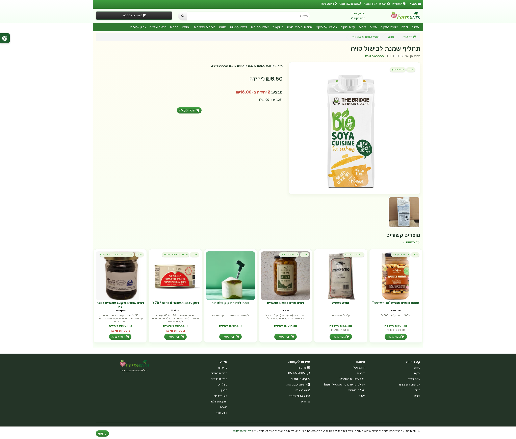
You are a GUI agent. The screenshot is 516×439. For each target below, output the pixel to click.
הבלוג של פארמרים (299, 396)
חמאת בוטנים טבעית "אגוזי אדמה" (395, 303)
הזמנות (361, 373)
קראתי (102, 433)
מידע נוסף (221, 413)
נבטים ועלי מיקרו (326, 27)
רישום (362, 396)
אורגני (411, 69)
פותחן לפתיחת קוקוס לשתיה (230, 303)
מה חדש (305, 401)
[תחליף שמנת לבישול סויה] (354, 128)
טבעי (415, 254)
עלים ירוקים (347, 27)
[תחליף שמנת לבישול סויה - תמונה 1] (404, 212)
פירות (373, 27)
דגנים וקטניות (238, 27)
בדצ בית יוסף (397, 69)
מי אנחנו (222, 367)
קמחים (174, 27)
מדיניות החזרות (218, 373)
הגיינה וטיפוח (157, 27)
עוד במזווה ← (411, 242)
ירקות (362, 27)
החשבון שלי (358, 18)
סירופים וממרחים (204, 27)
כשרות (223, 407)
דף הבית (407, 37)
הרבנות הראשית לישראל (175, 254)
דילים (404, 27)
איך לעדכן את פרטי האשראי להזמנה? (344, 384)
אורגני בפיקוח (389, 27)
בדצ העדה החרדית (354, 254)
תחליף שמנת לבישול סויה (366, 37)
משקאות (277, 27)
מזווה (222, 27)
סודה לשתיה (340, 303)
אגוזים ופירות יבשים (299, 27)
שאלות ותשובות (356, 390)
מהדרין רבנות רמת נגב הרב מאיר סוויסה (116, 254)
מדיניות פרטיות (219, 379)
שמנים (186, 27)
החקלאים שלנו (374, 56)
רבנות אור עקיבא (401, 254)
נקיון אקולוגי (138, 27)
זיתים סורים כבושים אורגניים (285, 303)
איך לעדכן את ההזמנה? (352, 379)
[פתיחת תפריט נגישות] (5, 38)
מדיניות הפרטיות (242, 431)
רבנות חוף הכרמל (289, 254)
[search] (182, 16)
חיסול (415, 27)
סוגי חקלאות (220, 396)
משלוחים (222, 384)
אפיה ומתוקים (260, 27)
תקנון (224, 390)
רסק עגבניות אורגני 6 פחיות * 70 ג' (175, 303)
